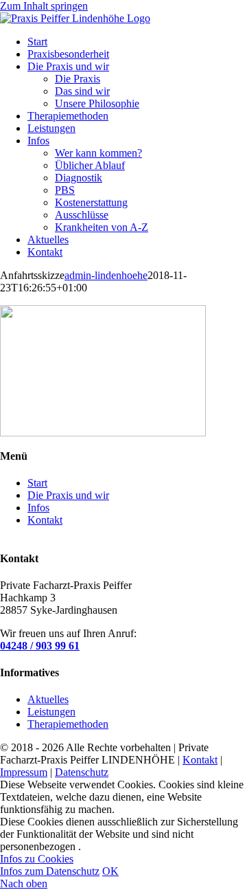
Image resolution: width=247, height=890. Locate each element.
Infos (38, 507)
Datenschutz (81, 772)
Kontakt (44, 520)
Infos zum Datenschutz (49, 871)
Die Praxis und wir (68, 495)
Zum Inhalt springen (44, 6)
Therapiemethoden (67, 724)
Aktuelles (48, 699)
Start (37, 483)
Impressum (23, 772)
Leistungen (51, 711)
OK (110, 871)
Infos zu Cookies (36, 859)
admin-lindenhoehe (106, 275)
